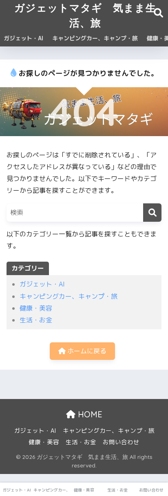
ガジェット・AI (23, 38)
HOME (88, 414)
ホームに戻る (86, 350)
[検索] (152, 212)
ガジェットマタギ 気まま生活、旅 (85, 15)
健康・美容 (36, 308)
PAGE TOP (156, 474)
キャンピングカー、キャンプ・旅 (95, 38)
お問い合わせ (121, 442)
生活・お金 (36, 319)
